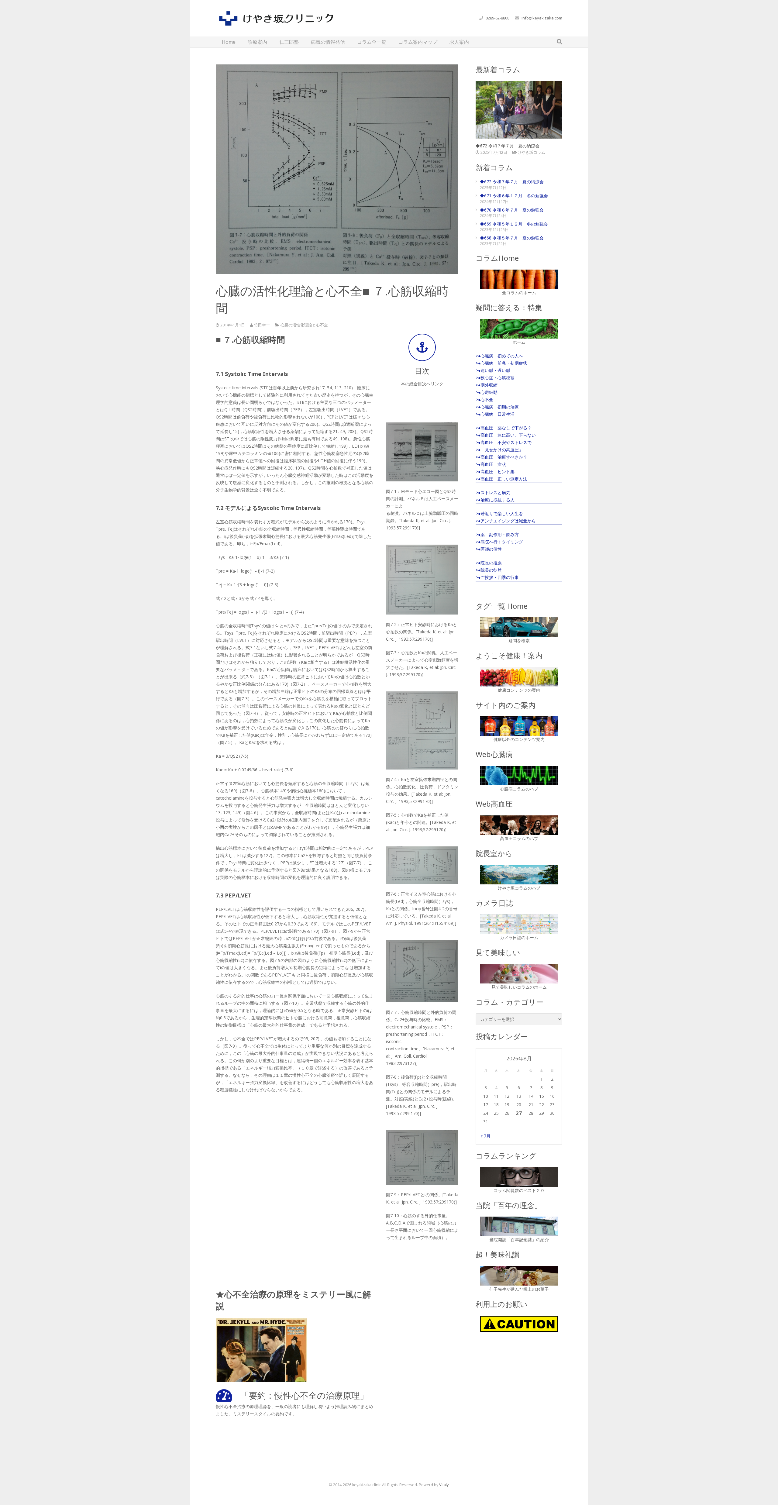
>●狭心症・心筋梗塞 (495, 378)
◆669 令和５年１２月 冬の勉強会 (514, 224)
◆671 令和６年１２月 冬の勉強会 (514, 195)
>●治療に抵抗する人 (495, 500)
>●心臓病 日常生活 (495, 414)
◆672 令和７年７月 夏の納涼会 (507, 146)
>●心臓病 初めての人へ (499, 356)
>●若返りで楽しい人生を (499, 513)
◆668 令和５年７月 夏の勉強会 (512, 238)
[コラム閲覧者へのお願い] (519, 1324)
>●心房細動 (486, 392)
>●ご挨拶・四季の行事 (497, 577)
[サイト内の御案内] (519, 726)
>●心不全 (484, 399)
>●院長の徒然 (489, 570)
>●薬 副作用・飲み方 (497, 534)
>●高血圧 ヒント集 (495, 471)
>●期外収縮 (486, 385)
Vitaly (444, 1484)
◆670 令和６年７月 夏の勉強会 (512, 210)
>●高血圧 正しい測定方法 (501, 479)
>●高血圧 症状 (491, 464)
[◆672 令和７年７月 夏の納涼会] (519, 110)
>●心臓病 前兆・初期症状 (501, 363)
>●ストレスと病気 (493, 492)
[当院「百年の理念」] (519, 1226)
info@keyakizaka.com (542, 18)
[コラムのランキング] (519, 1176)
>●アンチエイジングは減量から (506, 521)
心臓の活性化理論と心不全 (304, 325)
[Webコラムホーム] (519, 279)
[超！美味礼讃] (519, 1276)
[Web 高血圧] (519, 825)
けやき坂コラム (531, 152)
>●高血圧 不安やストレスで (504, 442)
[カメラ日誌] (519, 924)
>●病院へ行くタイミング (499, 542)
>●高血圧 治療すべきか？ (501, 457)
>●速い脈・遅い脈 (493, 370)
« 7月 (485, 1136)
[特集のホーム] (519, 328)
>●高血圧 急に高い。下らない (506, 435)
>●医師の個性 (489, 549)
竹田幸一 (262, 325)
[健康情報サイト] (519, 677)
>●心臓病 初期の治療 (497, 407)
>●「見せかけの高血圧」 (499, 450)
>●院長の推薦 (489, 563)
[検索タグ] (519, 627)
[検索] (559, 42)
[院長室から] (519, 874)
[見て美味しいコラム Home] (519, 973)
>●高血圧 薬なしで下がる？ (504, 428)
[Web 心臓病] (519, 775)
